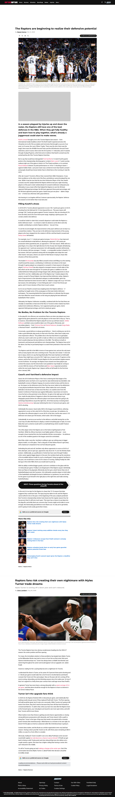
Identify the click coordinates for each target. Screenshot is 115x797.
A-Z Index (42, 788)
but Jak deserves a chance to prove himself (44, 738)
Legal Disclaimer (92, 785)
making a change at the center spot (49, 748)
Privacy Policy (43, 785)
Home (20, 566)
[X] (105, 2)
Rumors (26, 2)
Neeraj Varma (21, 32)
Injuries (52, 2)
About (20, 782)
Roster (46, 2)
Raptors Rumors (28, 770)
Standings (40, 2)
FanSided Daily (91, 782)
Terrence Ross (39, 325)
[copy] (28, 36)
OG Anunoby (30, 261)
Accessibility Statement (25, 788)
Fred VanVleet (47, 159)
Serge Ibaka (66, 325)
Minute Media (10, 792)
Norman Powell (28, 267)
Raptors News (27, 566)
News (20, 2)
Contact (56, 782)
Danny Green (22, 235)
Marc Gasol (50, 366)
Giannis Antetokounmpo (26, 403)
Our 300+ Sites (75, 782)
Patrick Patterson (51, 325)
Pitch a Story (22, 785)
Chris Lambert (22, 590)
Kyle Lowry (54, 161)
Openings (42, 782)
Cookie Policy (75, 785)
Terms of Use (58, 785)
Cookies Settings (59, 788)
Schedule (32, 2)
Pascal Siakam (23, 165)
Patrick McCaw (55, 239)
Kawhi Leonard (23, 139)
